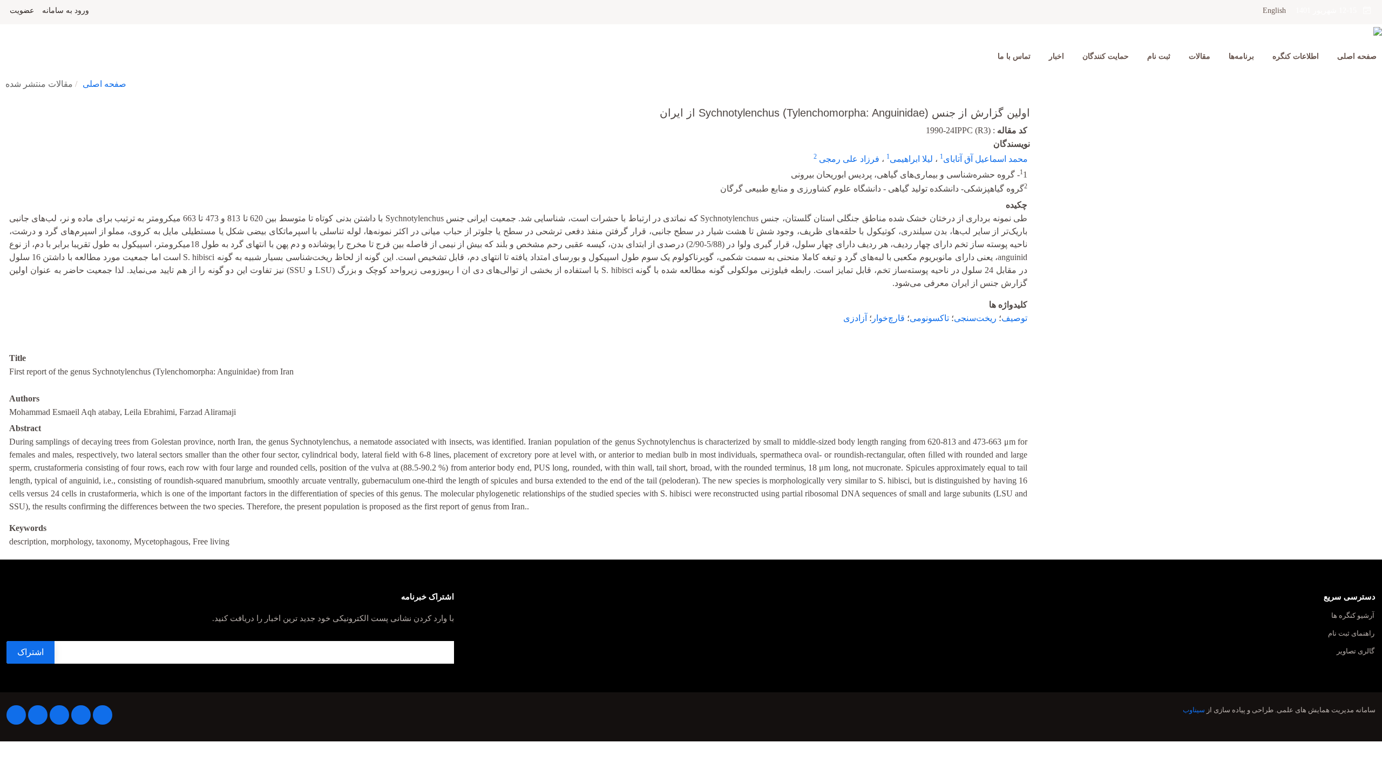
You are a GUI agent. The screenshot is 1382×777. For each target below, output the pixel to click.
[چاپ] (7, 105)
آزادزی (855, 318)
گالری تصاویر (1355, 651)
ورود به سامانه (65, 10)
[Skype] (16, 715)
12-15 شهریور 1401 (1329, 10)
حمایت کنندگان (1105, 56)
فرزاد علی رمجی (848, 158)
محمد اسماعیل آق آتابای (985, 158)
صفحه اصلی (1357, 56)
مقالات (1199, 56)
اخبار (1056, 56)
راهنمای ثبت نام (1351, 633)
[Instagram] (38, 715)
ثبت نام (1158, 56)
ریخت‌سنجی (975, 318)
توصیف (1014, 318)
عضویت (22, 10)
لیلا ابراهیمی (911, 158)
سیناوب (1194, 710)
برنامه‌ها (1241, 56)
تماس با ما (1014, 56)
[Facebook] (102, 715)
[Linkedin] (59, 715)
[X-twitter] (81, 715)
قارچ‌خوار (888, 318)
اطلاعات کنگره (1295, 56)
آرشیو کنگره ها (1352, 615)
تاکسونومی (929, 318)
